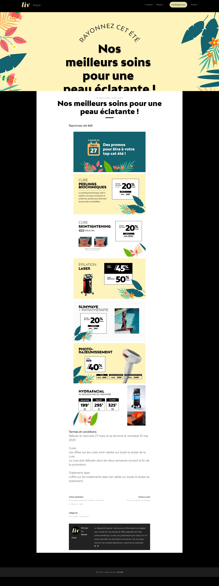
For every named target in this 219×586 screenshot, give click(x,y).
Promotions (84, 516)
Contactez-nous (178, 5)
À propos (149, 4)
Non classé (117, 98)
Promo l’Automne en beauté (138, 500)
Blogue (159, 4)
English (194, 4)
